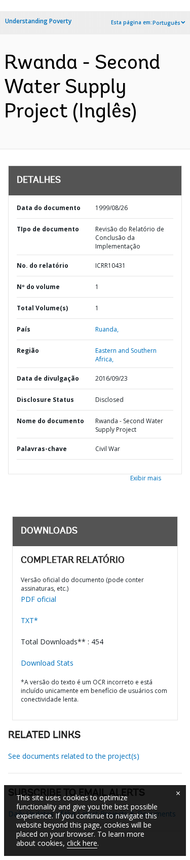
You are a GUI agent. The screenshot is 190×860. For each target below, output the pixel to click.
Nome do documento (50, 421)
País (23, 329)
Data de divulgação (48, 378)
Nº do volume (38, 286)
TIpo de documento (48, 229)
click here (82, 843)
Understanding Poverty (38, 21)
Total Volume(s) (42, 308)
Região (28, 350)
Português (166, 22)
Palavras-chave (42, 448)
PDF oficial (38, 599)
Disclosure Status (45, 399)
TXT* (29, 620)
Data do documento (49, 207)
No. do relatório (42, 265)
